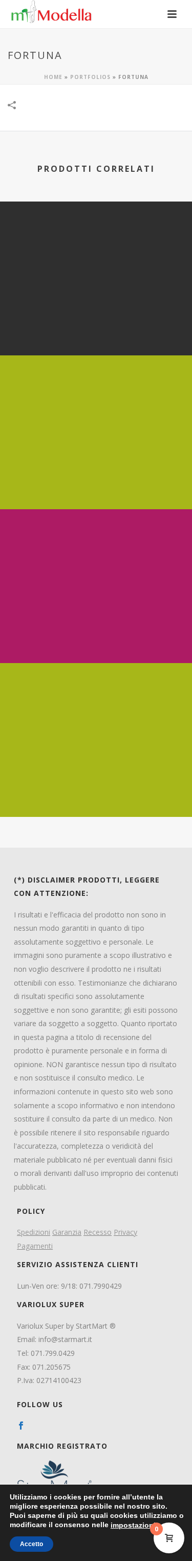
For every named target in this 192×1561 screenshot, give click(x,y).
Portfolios (90, 77)
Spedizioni (33, 1232)
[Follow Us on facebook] (21, 1426)
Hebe (96, 482)
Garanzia (66, 1232)
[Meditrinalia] (96, 551)
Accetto (31, 1544)
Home (53, 77)
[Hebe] (96, 397)
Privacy (125, 1232)
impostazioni (133, 1525)
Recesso (97, 1232)
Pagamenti (35, 1246)
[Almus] (96, 243)
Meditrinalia (96, 636)
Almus (96, 328)
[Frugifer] (96, 705)
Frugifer (96, 790)
